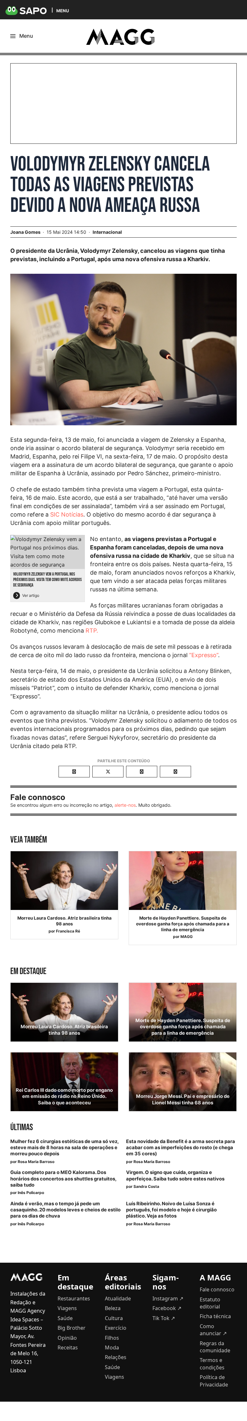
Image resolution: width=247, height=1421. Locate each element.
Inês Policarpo (31, 1192)
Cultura (114, 1318)
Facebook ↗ (166, 1308)
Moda (112, 1347)
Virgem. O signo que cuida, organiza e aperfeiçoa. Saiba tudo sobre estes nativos (175, 1175)
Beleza (113, 1308)
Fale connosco (217, 1289)
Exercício (115, 1327)
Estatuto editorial (210, 1303)
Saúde (65, 1318)
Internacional (107, 232)
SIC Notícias (66, 514)
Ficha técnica (215, 1316)
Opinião (67, 1337)
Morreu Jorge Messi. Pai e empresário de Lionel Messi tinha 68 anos (183, 1099)
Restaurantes (74, 1298)
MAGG (186, 936)
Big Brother (72, 1327)
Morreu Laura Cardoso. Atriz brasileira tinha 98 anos (64, 920)
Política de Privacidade (214, 1381)
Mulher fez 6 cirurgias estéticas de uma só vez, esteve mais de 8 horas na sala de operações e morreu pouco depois (64, 1148)
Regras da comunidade (215, 1347)
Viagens (67, 1308)
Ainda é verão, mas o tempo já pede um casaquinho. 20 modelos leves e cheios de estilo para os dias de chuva (65, 1210)
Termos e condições (212, 1364)
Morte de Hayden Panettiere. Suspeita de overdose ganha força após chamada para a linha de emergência (182, 923)
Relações (115, 1357)
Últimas (21, 1127)
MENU (62, 10)
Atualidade (118, 1298)
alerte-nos (125, 805)
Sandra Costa (146, 1186)
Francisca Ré (68, 931)
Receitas (68, 1347)
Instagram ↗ (167, 1298)
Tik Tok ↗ (163, 1318)
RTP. (92, 630)
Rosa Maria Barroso (36, 1161)
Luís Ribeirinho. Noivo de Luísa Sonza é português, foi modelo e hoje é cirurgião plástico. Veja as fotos (171, 1210)
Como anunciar (213, 1330)
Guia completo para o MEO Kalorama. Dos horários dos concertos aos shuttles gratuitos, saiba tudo (63, 1178)
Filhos (112, 1337)
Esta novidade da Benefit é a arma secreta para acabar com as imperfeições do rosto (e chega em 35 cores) (180, 1148)
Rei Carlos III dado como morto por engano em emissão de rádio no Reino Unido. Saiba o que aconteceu (64, 1096)
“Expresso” (203, 655)
